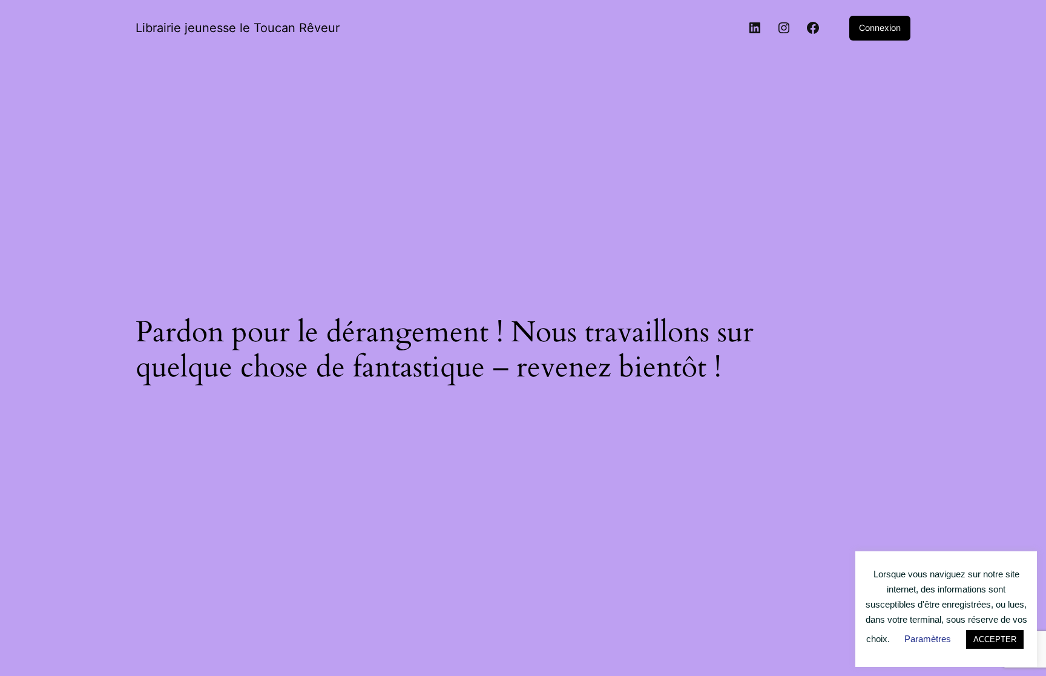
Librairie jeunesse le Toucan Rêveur (238, 28)
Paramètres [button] (927, 639)
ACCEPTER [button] (994, 639)
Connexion (880, 27)
